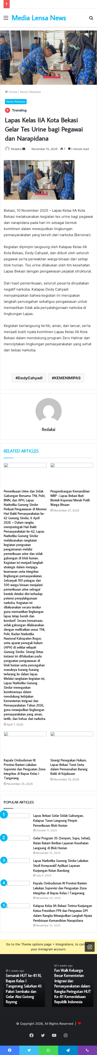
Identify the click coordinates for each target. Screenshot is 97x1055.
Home (12, 92)
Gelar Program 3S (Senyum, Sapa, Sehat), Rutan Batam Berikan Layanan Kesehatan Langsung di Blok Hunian (62, 843)
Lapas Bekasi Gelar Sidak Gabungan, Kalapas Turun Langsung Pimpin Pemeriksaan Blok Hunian (58, 820)
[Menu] (6, 19)
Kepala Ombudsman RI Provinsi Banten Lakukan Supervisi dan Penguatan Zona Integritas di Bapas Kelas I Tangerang (24, 769)
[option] (24, 986)
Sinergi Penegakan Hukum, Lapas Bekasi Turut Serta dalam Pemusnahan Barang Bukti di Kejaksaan (69, 767)
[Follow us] (89, 946)
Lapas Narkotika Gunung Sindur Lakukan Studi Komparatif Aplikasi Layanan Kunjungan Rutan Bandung (60, 866)
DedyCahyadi (30, 378)
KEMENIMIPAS (67, 378)
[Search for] (91, 19)
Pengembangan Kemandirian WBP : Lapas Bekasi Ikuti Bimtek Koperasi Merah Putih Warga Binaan (70, 498)
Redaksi (16, 149)
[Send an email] (23, 149)
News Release (30, 92)
